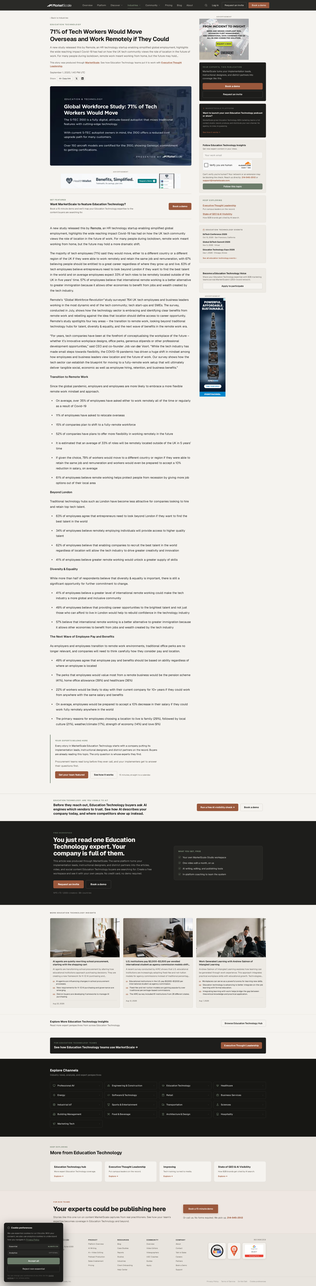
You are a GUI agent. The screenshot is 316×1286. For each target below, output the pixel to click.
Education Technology (65, 24)
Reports (120, 1252)
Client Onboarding (125, 1265)
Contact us (54, 1257)
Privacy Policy (213, 1281)
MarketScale (92, 62)
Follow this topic (233, 186)
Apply (148, 1265)
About (189, 5)
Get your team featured (72, 774)
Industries (133, 5)
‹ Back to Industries (59, 18)
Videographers (152, 1252)
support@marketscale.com (216, 180)
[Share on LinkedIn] (82, 78)
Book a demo (180, 206)
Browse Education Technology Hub (244, 1023)
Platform (101, 5)
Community (151, 5)
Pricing (168, 5)
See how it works (103, 774)
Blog (179, 5)
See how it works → (211, 132)
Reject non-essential (34, 1268)
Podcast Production (96, 1257)
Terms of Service (228, 1281)
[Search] (206, 5)
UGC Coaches (152, 1257)
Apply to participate (233, 286)
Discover (115, 5)
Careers (179, 1257)
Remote (95, 228)
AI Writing (92, 1248)
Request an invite (234, 5)
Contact (179, 1248)
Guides (149, 1261)
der (138, 346)
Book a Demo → (56, 1260)
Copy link (66, 78)
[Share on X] (76, 78)
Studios (120, 1257)
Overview (87, 5)
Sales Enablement (95, 1261)
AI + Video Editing (95, 1252)
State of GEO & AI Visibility (217, 214)
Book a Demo (181, 1265)
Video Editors (152, 1248)
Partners (179, 1261)
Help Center (122, 1269)
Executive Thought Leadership (219, 205)
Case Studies (123, 1248)
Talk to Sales (181, 1252)
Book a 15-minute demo (200, 1208)
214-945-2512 (249, 177)
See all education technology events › (220, 258)
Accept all (33, 1261)
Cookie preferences (258, 1281)
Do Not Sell (242, 1281)
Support (179, 1269)
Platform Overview (96, 1244)
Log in (215, 5)
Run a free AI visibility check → (217, 807)
